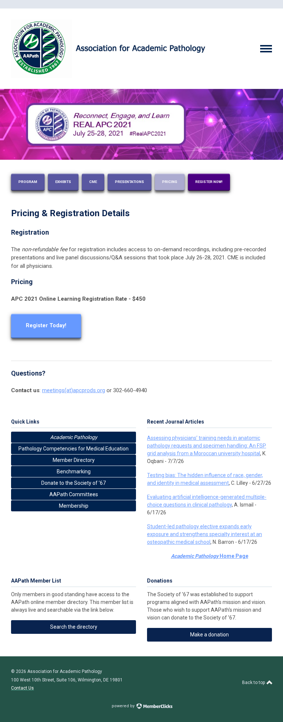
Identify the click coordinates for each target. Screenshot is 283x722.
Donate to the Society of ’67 (73, 483)
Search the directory (73, 627)
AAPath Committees (73, 494)
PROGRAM (27, 182)
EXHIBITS (63, 182)
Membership (73, 506)
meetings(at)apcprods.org (73, 390)
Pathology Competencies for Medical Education (73, 449)
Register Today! (46, 325)
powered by (124, 706)
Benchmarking (74, 471)
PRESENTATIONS (129, 182)
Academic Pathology (73, 437)
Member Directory (74, 460)
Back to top (254, 682)
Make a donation (209, 635)
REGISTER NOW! (209, 182)
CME (93, 182)
